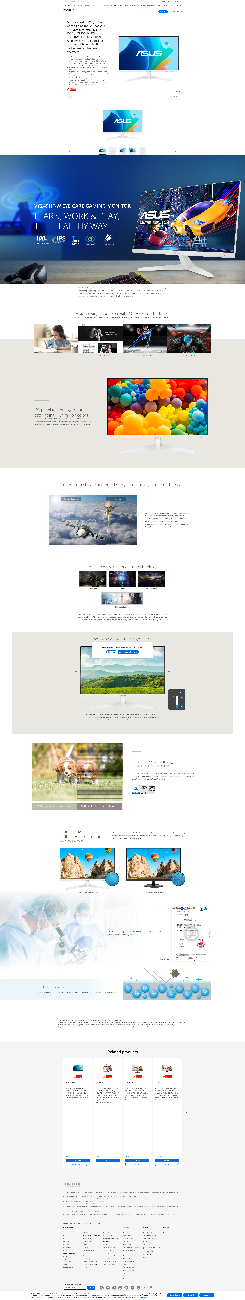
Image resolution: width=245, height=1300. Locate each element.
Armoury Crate (127, 1276)
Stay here (111, 652)
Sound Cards (87, 1253)
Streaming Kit (107, 1253)
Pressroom (126, 1241)
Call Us (145, 1244)
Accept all (206, 1295)
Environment (178, 1)
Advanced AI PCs (128, 1259)
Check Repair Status (149, 1233)
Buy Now (163, 12)
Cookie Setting (175, 1295)
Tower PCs (66, 1265)
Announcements (127, 1236)
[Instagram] (102, 1288)
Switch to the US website (128, 652)
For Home (66, 1239)
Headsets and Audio (108, 1250)
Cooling (85, 1247)
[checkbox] (176, 92)
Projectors (66, 1259)
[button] (163, 1)
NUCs (85, 1230)
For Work (66, 1241)
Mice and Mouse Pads (109, 1247)
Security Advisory (148, 1251)
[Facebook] (114, 1288)
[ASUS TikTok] (138, 1288)
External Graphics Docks (90, 1261)
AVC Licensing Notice (129, 1270)
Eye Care (92, 1223)
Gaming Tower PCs (68, 1267)
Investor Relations (128, 1238)
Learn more (76, 1164)
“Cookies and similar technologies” (149, 1297)
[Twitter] (120, 1288)
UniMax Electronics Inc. (129, 1250)
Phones (65, 1233)
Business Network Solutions (111, 1238)
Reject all (191, 1295)
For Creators (67, 1244)
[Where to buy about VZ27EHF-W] (88, 1164)
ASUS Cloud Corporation (130, 1247)
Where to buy (175, 12)
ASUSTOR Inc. (127, 1244)
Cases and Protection (109, 1259)
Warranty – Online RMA (149, 1230)
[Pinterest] (132, 1288)
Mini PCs (85, 1233)
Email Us (145, 1241)
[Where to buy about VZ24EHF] (177, 1164)
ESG (164, 1230)
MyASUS (145, 1257)
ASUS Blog (126, 1273)
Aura (124, 1279)
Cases (85, 1244)
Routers (85, 1267)
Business (169, 1)
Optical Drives (87, 1256)
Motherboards (87, 1239)
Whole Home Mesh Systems (111, 1230)
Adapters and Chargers (109, 1261)
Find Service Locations (149, 1236)
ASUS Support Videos (149, 1254)
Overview (65, 13)
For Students (67, 1247)
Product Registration (149, 1238)
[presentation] (88, 1164)
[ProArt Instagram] (145, 1288)
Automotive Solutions (129, 1267)
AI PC (124, 1256)
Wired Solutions (107, 1236)
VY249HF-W (68, 10)
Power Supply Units (88, 1250)
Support (82, 13)
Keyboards (106, 1244)
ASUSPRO (126, 1264)
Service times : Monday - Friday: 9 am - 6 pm (152, 1248)
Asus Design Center (128, 1261)
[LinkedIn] (126, 1288)
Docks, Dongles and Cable (110, 1264)
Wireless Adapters (108, 1233)
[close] (150, 644)
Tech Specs (74, 13)
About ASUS (126, 1230)
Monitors (66, 1256)
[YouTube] (108, 1288)
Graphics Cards (87, 1241)
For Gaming (66, 1250)
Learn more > (165, 959)
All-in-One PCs (67, 1262)
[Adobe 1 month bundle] (71, 90)
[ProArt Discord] (151, 1288)
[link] (66, 5)
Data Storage (87, 1259)
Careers (125, 1233)
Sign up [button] (91, 1288)
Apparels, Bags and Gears (110, 1256)
